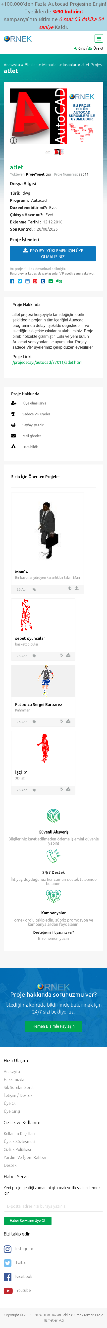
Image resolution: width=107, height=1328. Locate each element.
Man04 (21, 572)
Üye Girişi (12, 1111)
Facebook (23, 1276)
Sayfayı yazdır (33, 425)
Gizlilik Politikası (17, 1149)
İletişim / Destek (18, 1095)
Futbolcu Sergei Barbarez (38, 704)
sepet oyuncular (30, 638)
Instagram (24, 1248)
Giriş (81, 48)
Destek (10, 1165)
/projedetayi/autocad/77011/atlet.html (47, 362)
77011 (83, 174)
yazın (63, 938)
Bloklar (31, 64)
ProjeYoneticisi (38, 174)
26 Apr (22, 589)
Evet (53, 207)
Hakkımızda (14, 1079)
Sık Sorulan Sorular (20, 1087)
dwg (26, 193)
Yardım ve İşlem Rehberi (26, 1157)
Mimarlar (50, 64)
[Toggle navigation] (99, 38)
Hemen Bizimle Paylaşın (54, 1026)
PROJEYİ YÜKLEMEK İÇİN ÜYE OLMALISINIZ (56, 253)
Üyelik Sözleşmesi (19, 1141)
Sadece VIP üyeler (36, 414)
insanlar (70, 64)
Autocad (39, 200)
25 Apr (22, 656)
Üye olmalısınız (35, 403)
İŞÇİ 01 (21, 772)
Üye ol (98, 48)
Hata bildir (30, 447)
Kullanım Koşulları (19, 1133)
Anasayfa (12, 64)
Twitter (21, 1262)
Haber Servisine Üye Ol (27, 1221)
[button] (16, 119)
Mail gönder (32, 436)
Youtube (23, 1290)
